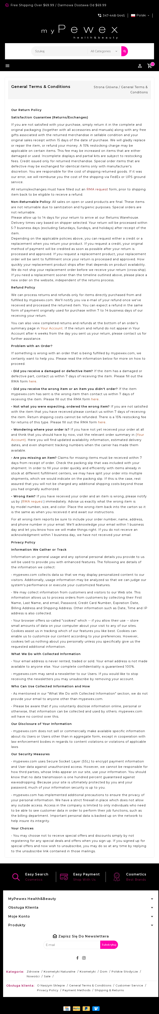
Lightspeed (124, 1001)
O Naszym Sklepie (51, 985)
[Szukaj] (124, 51)
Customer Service (129, 985)
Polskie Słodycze (125, 971)
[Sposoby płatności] (66, 1008)
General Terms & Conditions (90, 985)
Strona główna (106, 87)
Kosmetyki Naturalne (60, 971)
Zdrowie (33, 971)
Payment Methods (76, 990)
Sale (47, 976)
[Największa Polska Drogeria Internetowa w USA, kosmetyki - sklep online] (80, 32)
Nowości (33, 976)
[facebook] (77, 958)
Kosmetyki (88, 971)
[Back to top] (146, 1001)
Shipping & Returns (109, 990)
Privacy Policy (47, 990)
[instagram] (84, 958)
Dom (103, 971)
